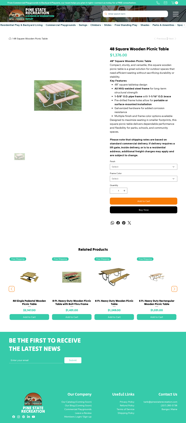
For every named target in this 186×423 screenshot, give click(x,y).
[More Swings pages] (89, 25)
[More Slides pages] (113, 25)
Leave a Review (83, 413)
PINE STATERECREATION (33, 409)
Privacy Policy (127, 401)
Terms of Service (125, 409)
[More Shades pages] (151, 25)
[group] (93, 289)
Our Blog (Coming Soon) (78, 405)
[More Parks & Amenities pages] (175, 25)
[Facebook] (118, 222)
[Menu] (176, 14)
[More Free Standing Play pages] (139, 25)
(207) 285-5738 (169, 405)
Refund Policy (127, 405)
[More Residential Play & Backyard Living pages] (44, 25)
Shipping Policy (126, 413)
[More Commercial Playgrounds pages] (77, 25)
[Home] (10, 38)
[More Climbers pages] (102, 25)
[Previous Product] (12, 289)
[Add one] (124, 191)
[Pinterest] (123, 222)
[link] (175, 2)
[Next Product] (174, 289)
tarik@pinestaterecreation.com (160, 401)
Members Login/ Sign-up (78, 416)
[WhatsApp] (112, 222)
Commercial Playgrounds (78, 409)
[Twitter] (129, 222)
